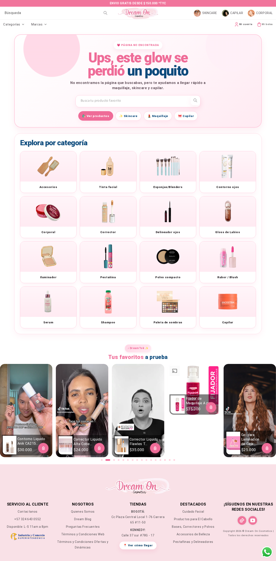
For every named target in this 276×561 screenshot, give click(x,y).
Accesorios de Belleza (193, 534)
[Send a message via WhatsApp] (267, 552)
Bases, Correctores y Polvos (193, 526)
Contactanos (28, 511)
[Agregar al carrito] (43, 448)
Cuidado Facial (193, 511)
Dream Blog (82, 519)
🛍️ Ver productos (95, 116)
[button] (102, 460)
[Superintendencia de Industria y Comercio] (27, 537)
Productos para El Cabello (193, 519)
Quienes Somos (83, 511)
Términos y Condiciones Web (83, 534)
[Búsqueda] (105, 13)
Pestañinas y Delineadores (193, 542)
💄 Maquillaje (157, 116)
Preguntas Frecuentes (83, 526)
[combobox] (55, 13)
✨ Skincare (128, 116)
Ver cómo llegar (138, 545)
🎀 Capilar (186, 116)
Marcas (37, 24)
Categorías (11, 24)
